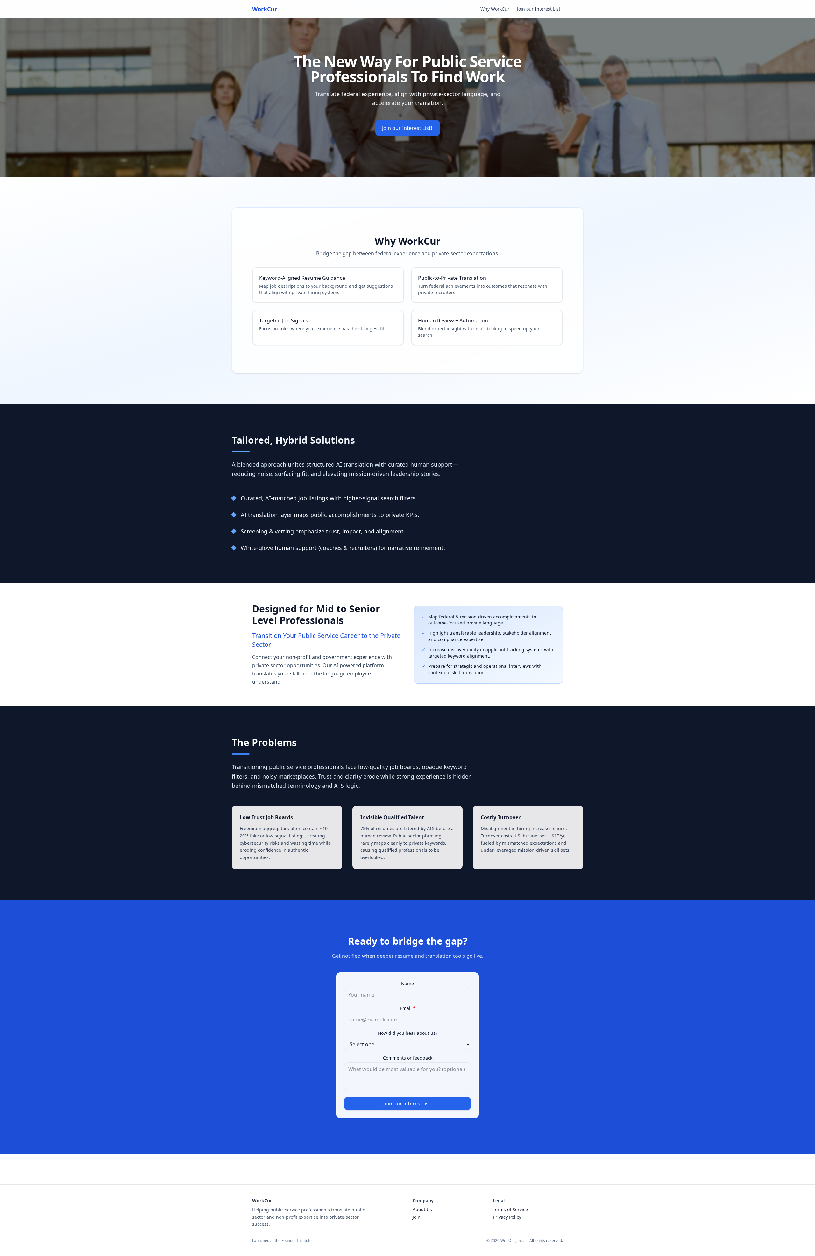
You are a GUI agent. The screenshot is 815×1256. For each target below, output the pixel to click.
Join (417, 1217)
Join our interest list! (407, 1103)
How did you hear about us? (407, 1033)
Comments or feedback (407, 1058)
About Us (422, 1209)
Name (407, 983)
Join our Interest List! (540, 9)
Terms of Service (510, 1209)
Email (407, 1008)
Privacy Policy (507, 1217)
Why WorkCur (494, 9)
